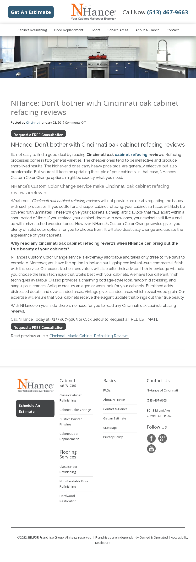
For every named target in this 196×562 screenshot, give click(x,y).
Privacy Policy (113, 437)
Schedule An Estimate (29, 408)
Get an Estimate (114, 418)
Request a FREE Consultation (38, 135)
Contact (173, 30)
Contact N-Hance (115, 409)
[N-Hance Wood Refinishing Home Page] (93, 19)
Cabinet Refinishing (32, 30)
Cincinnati (33, 122)
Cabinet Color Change (75, 410)
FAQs (107, 390)
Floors (95, 30)
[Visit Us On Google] (162, 438)
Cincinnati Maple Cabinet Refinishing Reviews (89, 336)
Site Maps (110, 427)
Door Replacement (68, 30)
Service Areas (118, 30)
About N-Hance (147, 30)
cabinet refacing (131, 154)
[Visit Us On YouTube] (151, 448)
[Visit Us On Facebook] (151, 438)
